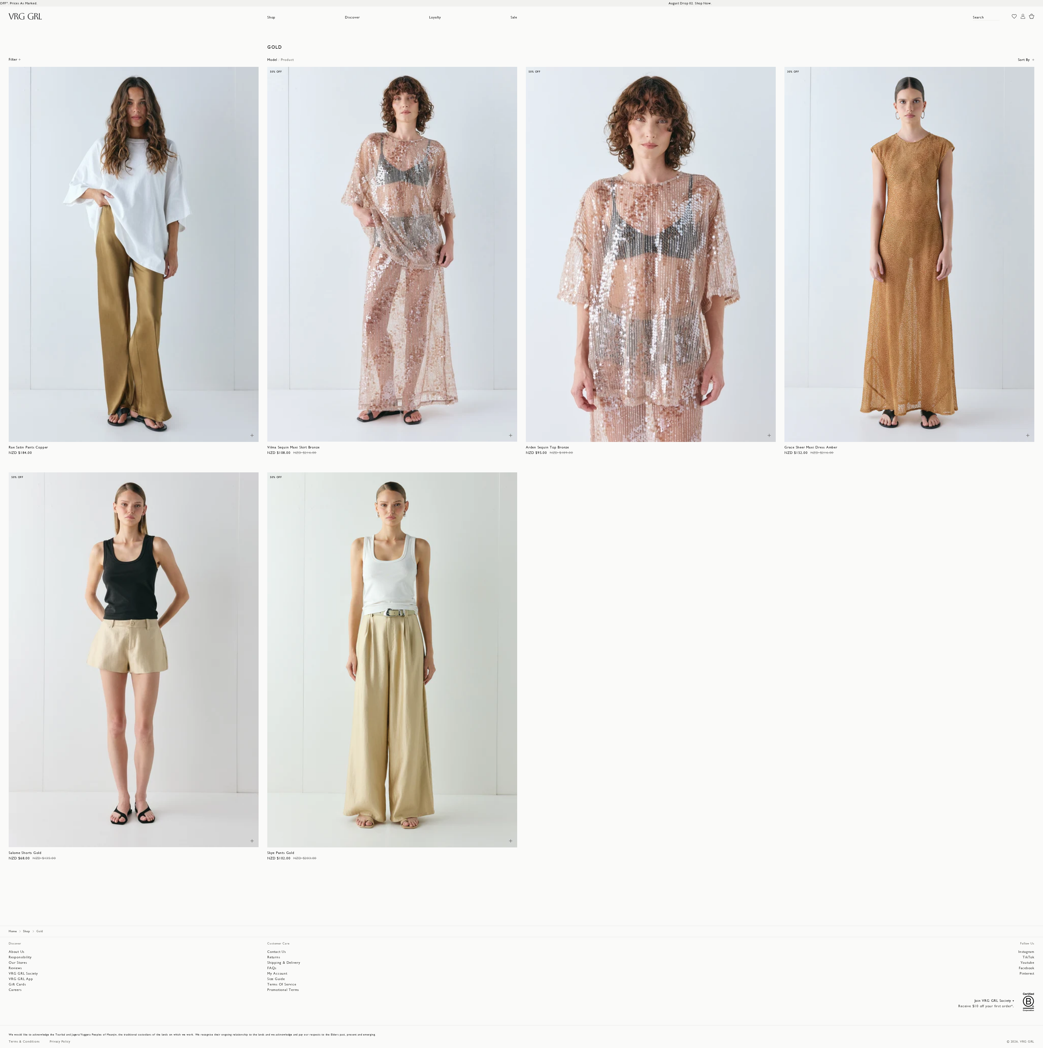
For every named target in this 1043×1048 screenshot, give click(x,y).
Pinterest (1027, 973)
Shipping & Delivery (283, 962)
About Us (16, 952)
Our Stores (18, 962)
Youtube (1027, 962)
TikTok (1028, 957)
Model (272, 60)
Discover (352, 17)
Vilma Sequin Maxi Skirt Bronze (293, 447)
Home (13, 931)
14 (192, 435)
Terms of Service (281, 984)
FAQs (272, 968)
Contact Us (276, 952)
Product (287, 60)
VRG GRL (1027, 1041)
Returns (273, 957)
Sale (514, 17)
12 (161, 435)
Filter (13, 59)
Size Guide (276, 979)
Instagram (1026, 952)
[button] (271, 17)
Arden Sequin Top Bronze (547, 447)
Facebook (1026, 968)
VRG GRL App (21, 979)
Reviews (15, 968)
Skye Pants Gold (280, 853)
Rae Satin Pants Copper (28, 447)
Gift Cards (17, 984)
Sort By (1024, 60)
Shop (271, 17)
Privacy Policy (60, 1041)
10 (130, 435)
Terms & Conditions (24, 1041)
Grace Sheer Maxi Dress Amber (810, 447)
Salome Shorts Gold (25, 853)
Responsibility (20, 957)
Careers (15, 990)
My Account (277, 973)
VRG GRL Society (23, 973)
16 (222, 435)
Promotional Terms (283, 990)
